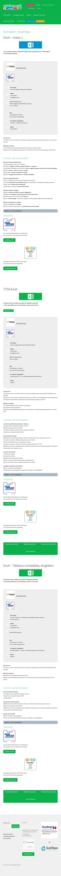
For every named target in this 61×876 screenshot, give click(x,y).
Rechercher (6, 823)
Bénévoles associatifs (39, 15)
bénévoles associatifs (29, 831)
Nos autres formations (11, 544)
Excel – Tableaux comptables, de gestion (28, 565)
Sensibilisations (40, 21)
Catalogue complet (18, 15)
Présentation (7, 15)
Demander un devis (10, 268)
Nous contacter (30, 551)
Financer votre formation (48, 5)
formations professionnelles (27, 835)
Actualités (37, 5)
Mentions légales (8, 834)
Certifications (21, 21)
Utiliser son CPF (9, 240)
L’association (30, 5)
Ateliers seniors (31, 21)
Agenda (29, 15)
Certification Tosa (21, 68)
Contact (39, 8)
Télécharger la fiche (8, 310)
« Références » (31, 8)
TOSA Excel (10, 289)
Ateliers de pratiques (9, 21)
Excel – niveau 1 (13, 37)
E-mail (24, 822)
